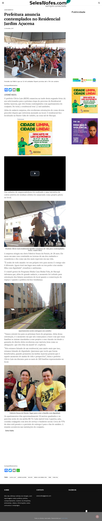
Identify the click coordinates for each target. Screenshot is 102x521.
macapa (30, 477)
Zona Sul (55, 477)
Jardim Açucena (22, 477)
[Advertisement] (35, 449)
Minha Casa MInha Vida (40, 477)
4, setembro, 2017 (9, 28)
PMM (50, 477)
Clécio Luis (13, 477)
